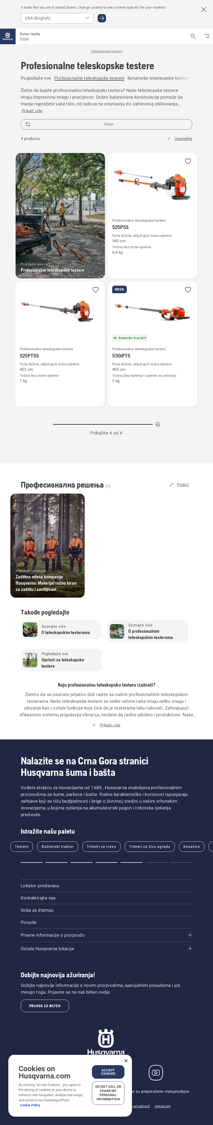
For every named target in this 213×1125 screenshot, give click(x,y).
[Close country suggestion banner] (203, 9)
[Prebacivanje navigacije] (207, 36)
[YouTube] (156, 1073)
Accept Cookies (108, 1072)
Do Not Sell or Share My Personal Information (108, 1093)
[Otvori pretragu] (193, 36)
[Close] (126, 1061)
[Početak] (8, 36)
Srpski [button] (24, 39)
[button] (188, 161)
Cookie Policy (30, 1105)
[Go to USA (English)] (102, 18)
